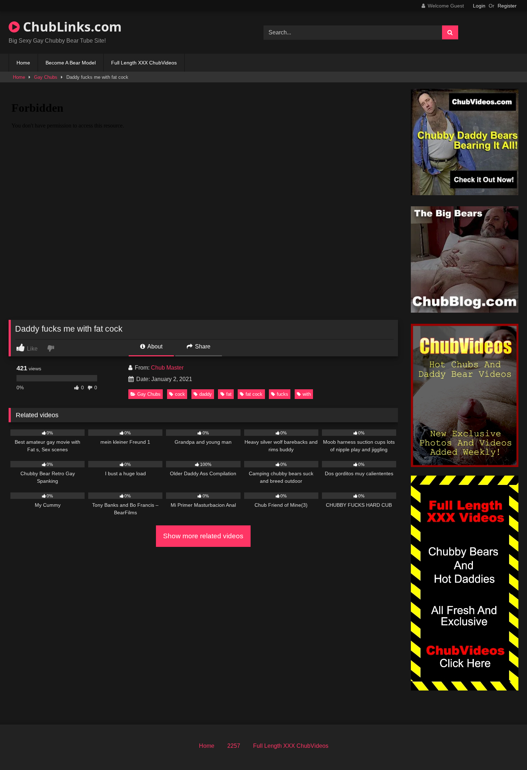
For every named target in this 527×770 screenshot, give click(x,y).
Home (23, 63)
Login (479, 6)
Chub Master (167, 368)
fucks (282, 394)
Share (202, 346)
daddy (205, 394)
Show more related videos (203, 536)
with (307, 394)
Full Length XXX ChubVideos (144, 63)
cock (180, 394)
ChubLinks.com (71, 26)
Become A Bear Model (71, 63)
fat (229, 394)
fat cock (254, 394)
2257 (233, 746)
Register (507, 6)
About (154, 346)
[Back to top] (505, 749)
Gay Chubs (45, 77)
